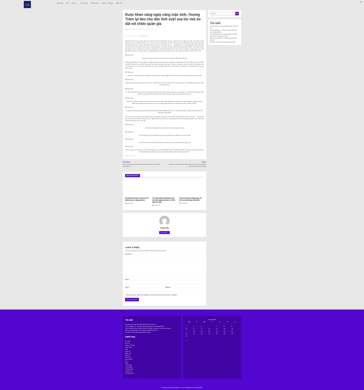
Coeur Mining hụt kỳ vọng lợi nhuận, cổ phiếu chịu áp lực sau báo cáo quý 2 (148, 328)
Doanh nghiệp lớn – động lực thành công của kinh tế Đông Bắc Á (144, 326)
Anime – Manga (107, 3)
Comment (128, 254)
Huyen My (129, 29)
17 (186, 331)
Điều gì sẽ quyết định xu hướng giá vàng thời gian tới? (141, 330)
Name (127, 279)
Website (167, 287)
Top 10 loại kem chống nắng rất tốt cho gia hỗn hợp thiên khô (190, 199)
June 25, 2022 (138, 29)
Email (127, 287)
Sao (67, 3)
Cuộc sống (128, 347)
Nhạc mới (128, 353)
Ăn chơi (127, 343)
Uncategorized (129, 373)
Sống (73, 3)
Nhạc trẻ (119, 3)
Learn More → (164, 232)
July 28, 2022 (129, 203)
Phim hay (128, 357)
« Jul (186, 340)
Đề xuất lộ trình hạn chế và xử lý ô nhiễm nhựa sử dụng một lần (137, 199)
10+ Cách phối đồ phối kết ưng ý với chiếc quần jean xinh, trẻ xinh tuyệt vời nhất (163, 200)
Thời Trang (84, 3)
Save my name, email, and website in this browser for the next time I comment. (152, 295)
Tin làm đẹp (128, 367)
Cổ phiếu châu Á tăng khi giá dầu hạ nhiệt (222, 42)
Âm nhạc (60, 3)
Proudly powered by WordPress (171, 387)
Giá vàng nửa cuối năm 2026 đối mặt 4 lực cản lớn (140, 324)
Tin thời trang (129, 369)
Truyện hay (128, 371)
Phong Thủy (95, 3)
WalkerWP (199, 387)
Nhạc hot (128, 351)
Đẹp (126, 349)
